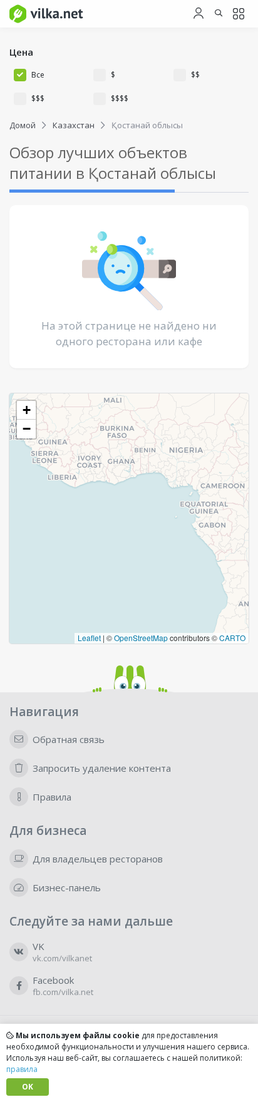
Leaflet (89, 637)
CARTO (232, 637)
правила (22, 1069)
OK (27, 1086)
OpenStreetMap (141, 637)
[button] (26, 410)
